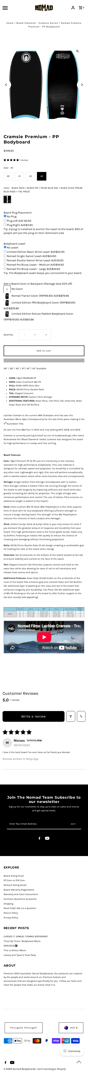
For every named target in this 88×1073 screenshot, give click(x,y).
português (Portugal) (23, 1027)
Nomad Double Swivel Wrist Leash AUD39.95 (35, 260)
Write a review (33, 716)
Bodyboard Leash (14, 243)
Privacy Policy (11, 917)
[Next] (82, 85)
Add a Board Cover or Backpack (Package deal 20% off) (38, 283)
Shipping (8, 903)
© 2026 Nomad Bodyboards (20, 1068)
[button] (11, 160)
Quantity (8, 334)
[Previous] (6, 85)
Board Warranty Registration (19, 889)
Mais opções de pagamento (44, 360)
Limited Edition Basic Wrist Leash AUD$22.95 (36, 251)
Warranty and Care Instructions (21, 894)
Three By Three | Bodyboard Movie (22, 941)
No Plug (11, 216)
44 (41, 176)
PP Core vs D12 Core (14, 880)
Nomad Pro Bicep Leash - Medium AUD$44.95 (35, 264)
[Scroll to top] (79, 1062)
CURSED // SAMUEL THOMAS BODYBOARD (26, 936)
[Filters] (70, 716)
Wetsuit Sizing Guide (15, 885)
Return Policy (11, 913)
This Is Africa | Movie (15, 950)
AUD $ (74, 1027)
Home (9, 23)
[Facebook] (39, 839)
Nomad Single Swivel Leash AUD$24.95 (31, 256)
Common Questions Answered (20, 899)
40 (8, 176)
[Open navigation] (11, 7)
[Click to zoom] (77, 51)
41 (19, 176)
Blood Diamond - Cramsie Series (37, 23)
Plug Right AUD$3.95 (20, 225)
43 (30, 176)
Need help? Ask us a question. (20, 908)
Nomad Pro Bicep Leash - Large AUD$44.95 (33, 268)
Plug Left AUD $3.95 (19, 220)
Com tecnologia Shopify (52, 1068)
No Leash (12, 247)
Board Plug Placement (18, 212)
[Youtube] (47, 839)
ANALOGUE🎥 (11, 945)
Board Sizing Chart (14, 875)
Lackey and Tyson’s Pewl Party (20, 955)
